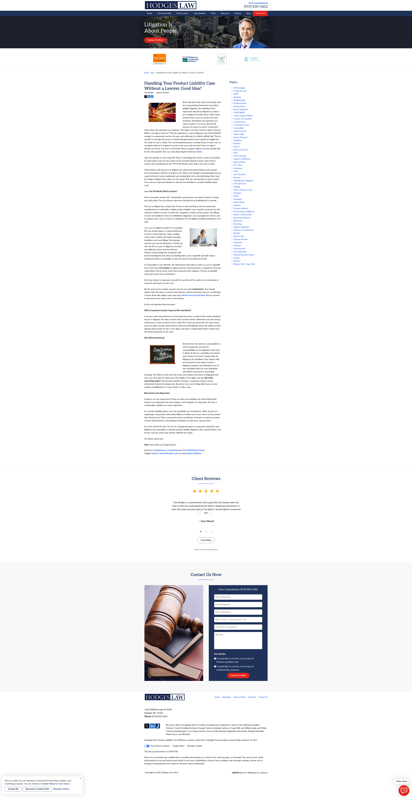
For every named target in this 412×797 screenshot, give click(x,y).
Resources (225, 13)
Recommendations (242, 218)
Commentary (159, 450)
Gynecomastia (240, 156)
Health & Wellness (242, 159)
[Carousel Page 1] (200, 531)
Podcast (237, 13)
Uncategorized (240, 252)
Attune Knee (239, 106)
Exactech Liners (241, 150)
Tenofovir (238, 242)
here (199, 152)
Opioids (237, 187)
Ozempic (237, 193)
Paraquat (238, 199)
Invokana (238, 168)
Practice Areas (182, 13)
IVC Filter (238, 165)
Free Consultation (258, 3)
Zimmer (237, 261)
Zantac (237, 258)
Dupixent (238, 140)
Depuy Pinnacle (241, 137)
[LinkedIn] (152, 726)
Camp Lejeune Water (243, 116)
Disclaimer (226, 697)
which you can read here (193, 295)
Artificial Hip (239, 100)
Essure (236, 147)
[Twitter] (146, 726)
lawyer (155, 453)
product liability (193, 453)
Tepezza (237, 245)
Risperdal (238, 221)
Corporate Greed (241, 125)
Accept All (13, 789)
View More (206, 540)
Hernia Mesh (239, 162)
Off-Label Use (240, 184)
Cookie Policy (178, 746)
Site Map (252, 697)
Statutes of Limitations (244, 230)
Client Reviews (200, 13)
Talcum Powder (241, 239)
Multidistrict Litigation (243, 181)
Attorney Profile (164, 13)
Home (149, 13)
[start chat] (404, 790)
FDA (236, 153)
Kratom (237, 177)
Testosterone (239, 249)
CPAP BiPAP (239, 112)
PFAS (236, 196)
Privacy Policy (240, 697)
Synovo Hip (239, 236)
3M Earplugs (239, 88)
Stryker (237, 233)
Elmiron (237, 143)
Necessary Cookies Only (37, 789)
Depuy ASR (239, 134)
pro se (178, 453)
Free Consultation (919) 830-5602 (238, 589)
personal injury (167, 453)
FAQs (213, 13)
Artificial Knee (240, 103)
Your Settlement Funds (194, 450)
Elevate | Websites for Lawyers (250, 773)
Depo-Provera (240, 131)
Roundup (238, 224)
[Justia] (157, 726)
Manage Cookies (194, 746)
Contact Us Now (155, 40)
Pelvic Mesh (239, 202)
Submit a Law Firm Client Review (206, 550)
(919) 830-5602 (256, 7)
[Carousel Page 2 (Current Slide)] (206, 531)
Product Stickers (241, 208)
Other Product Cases (243, 190)
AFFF (236, 94)
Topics (233, 82)
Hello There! (401, 781)
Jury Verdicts (239, 174)
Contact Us (260, 13)
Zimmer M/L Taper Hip (244, 264)
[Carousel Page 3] (211, 531)
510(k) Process (240, 91)
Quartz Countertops (242, 214)
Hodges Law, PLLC (170, 772)
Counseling (172, 450)
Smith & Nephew (241, 227)
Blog (248, 13)
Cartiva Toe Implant (243, 119)
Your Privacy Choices (160, 746)
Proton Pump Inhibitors (244, 211)
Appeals (237, 97)
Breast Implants (241, 109)
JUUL (236, 171)
